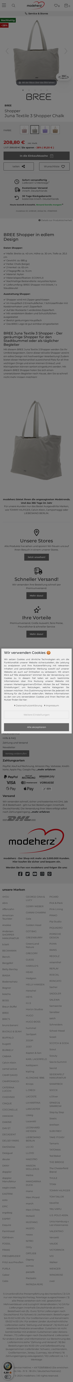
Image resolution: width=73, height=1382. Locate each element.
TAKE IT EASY (56, 1137)
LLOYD (30, 1153)
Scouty (53, 1055)
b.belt (5, 944)
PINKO (53, 915)
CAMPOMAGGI (10, 1081)
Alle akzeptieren (36, 727)
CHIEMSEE (8, 1097)
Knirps (29, 1083)
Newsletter (9, 747)
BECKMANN (9, 950)
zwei (52, 1280)
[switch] (8, 1377)
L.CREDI (30, 1090)
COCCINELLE (10, 1109)
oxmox (30, 1265)
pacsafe (30, 1272)
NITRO (29, 1240)
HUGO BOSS (33, 1021)
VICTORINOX (56, 1249)
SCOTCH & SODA (59, 1043)
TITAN (52, 1184)
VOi (51, 1256)
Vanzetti (54, 1237)
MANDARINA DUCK (33, 1183)
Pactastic (31, 1278)
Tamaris (54, 1143)
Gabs (5, 1280)
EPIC (5, 1206)
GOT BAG (31, 931)
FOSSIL (6, 1243)
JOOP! (29, 1040)
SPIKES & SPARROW (55, 1104)
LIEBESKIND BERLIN (33, 1139)
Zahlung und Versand (15, 742)
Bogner (6, 987)
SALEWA (54, 999)
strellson (54, 1124)
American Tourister (8, 917)
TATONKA (55, 1149)
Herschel (31, 990)
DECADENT (9, 1134)
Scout (52, 1049)
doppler (7, 1171)
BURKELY (7, 1050)
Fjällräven (8, 1237)
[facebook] (22, 874)
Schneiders (55, 1024)
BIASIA (6, 975)
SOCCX (53, 1090)
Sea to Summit (58, 1061)
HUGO (29, 1015)
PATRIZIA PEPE (34, 1284)
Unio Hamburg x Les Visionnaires (59, 1223)
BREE (8, 105)
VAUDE (53, 1243)
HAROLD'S (32, 965)
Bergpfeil (7, 963)
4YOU (5, 896)
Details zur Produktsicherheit (56, 220)
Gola (28, 918)
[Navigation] (4, 5)
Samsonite (55, 1005)
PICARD (53, 896)
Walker (53, 1262)
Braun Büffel (9, 1006)
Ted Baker (55, 1155)
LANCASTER (33, 1108)
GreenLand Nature (32, 945)
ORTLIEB (31, 1253)
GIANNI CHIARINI (36, 912)
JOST (29, 1046)
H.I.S (28, 1003)
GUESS (30, 959)
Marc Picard (33, 1197)
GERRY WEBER (34, 906)
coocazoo (7, 1115)
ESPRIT (6, 1218)
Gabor (5, 1274)
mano (29, 1191)
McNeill (30, 1216)
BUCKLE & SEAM (11, 1031)
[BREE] (39, 97)
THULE (53, 1177)
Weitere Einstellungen (37, 714)
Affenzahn (8, 909)
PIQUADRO (56, 927)
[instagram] (43, 874)
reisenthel (55, 962)
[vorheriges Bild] (7, 51)
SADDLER (55, 993)
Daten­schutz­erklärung (29, 705)
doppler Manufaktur (9, 1179)
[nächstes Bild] (66, 51)
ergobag (7, 1212)
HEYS (29, 996)
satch (52, 1018)
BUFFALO (8, 1037)
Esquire (6, 1225)
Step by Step (56, 1112)
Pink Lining (56, 909)
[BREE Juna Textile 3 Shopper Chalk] (23, 91)
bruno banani (10, 1025)
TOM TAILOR (56, 1196)
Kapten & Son (33, 1052)
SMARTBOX (56, 1083)
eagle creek (9, 1187)
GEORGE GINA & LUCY (35, 898)
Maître (29, 1175)
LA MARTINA (33, 1102)
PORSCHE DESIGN (55, 935)
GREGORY (32, 953)
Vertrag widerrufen (16, 753)
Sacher (53, 987)
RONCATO (55, 980)
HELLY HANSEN (35, 984)
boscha (6, 994)
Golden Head (33, 924)
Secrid (53, 1067)
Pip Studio (55, 921)
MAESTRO (31, 1159)
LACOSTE (31, 1096)
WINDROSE (56, 1274)
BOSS (5, 1000)
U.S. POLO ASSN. (59, 1215)
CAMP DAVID (10, 1074)
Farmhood (8, 1231)
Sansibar (54, 1012)
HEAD (29, 971)
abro (5, 902)
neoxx (29, 1234)
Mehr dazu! (36, 595)
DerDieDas (8, 1146)
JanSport (31, 1034)
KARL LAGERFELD (36, 1059)
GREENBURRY (34, 937)
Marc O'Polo (33, 1209)
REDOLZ (54, 956)
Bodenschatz (10, 981)
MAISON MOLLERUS (32, 1167)
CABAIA (6, 1056)
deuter (6, 1159)
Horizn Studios (34, 1009)
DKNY (5, 1165)
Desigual (7, 1153)
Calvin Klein (9, 1062)
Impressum (52, 705)
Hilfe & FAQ (9, 738)
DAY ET (6, 1128)
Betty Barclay (10, 969)
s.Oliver (53, 1096)
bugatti (6, 1043)
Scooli (52, 1036)
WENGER (54, 1268)
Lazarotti (31, 1121)
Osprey (30, 1259)
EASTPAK (7, 1193)
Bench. (6, 956)
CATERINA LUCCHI (8, 1089)
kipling (30, 1071)
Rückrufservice (11, 733)
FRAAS (6, 1249)
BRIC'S (6, 1019)
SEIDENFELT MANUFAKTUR (57, 1076)
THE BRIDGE (56, 1162)
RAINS (53, 949)
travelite (54, 1202)
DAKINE (7, 1122)
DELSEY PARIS (10, 1140)
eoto (4, 1200)
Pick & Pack (56, 902)
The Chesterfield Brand (58, 1170)
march (29, 1203)
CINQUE (7, 1103)
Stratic (53, 1118)
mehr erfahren (46, 769)
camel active (9, 1068)
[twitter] (29, 874)
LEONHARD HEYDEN (33, 1129)
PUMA (53, 943)
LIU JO (29, 1146)
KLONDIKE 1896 (35, 1077)
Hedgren (31, 978)
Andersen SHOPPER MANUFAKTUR (10, 934)
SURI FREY (55, 1130)
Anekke (6, 924)
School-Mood (57, 1030)
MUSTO (30, 1228)
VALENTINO (56, 1231)
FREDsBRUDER (11, 1256)
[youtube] (36, 874)
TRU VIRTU (55, 1209)
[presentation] (14, 5)
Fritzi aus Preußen (12, 1262)
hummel (31, 1027)
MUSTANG (32, 1222)
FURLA (6, 1268)
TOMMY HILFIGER (59, 1190)
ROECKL (54, 974)
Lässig (29, 1115)
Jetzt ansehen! (36, 557)
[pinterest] (51, 874)
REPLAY (53, 968)
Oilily (29, 1247)
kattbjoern (32, 1065)
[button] (54, 166)
